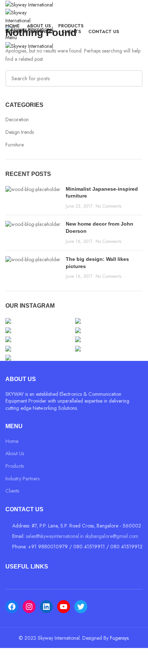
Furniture (14, 144)
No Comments (108, 206)
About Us (14, 453)
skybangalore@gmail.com (111, 536)
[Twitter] (80, 606)
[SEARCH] (133, 78)
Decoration (17, 119)
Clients (12, 490)
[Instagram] (29, 606)
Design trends (19, 132)
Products (14, 466)
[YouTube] (63, 606)
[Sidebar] (9, 657)
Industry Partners (22, 478)
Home (11, 441)
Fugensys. (120, 638)
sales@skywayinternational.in (55, 536)
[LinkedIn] (46, 606)
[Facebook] (11, 606)
